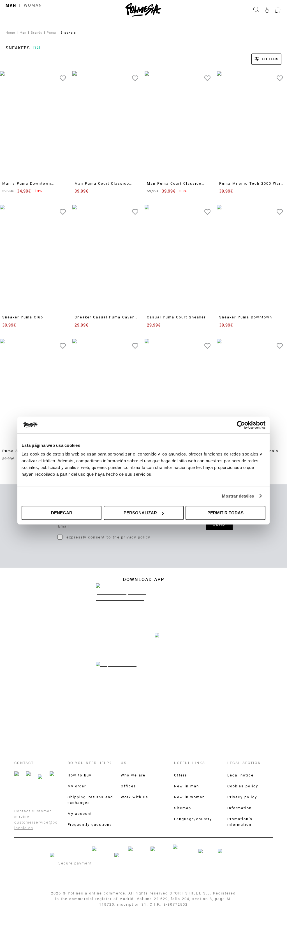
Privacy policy (242, 797)
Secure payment (75, 863)
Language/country (193, 819)
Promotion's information (240, 822)
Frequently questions (90, 824)
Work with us (134, 797)
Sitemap (182, 808)
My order (77, 786)
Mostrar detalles (238, 496)
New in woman (189, 797)
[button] (259, 59)
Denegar (61, 512)
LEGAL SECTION (244, 763)
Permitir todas (225, 512)
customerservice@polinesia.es (36, 825)
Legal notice (240, 775)
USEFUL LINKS (189, 763)
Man (11, 5)
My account (80, 813)
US (124, 763)
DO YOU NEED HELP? (90, 763)
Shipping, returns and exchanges (90, 800)
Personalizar (140, 512)
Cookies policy (242, 786)
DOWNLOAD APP (143, 579)
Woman (33, 5)
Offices (128, 786)
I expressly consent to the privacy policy (107, 537)
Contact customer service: (32, 814)
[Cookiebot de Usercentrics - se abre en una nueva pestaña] (240, 425)
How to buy (79, 775)
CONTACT (24, 763)
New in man (186, 786)
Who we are (133, 775)
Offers (180, 775)
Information (239, 808)
